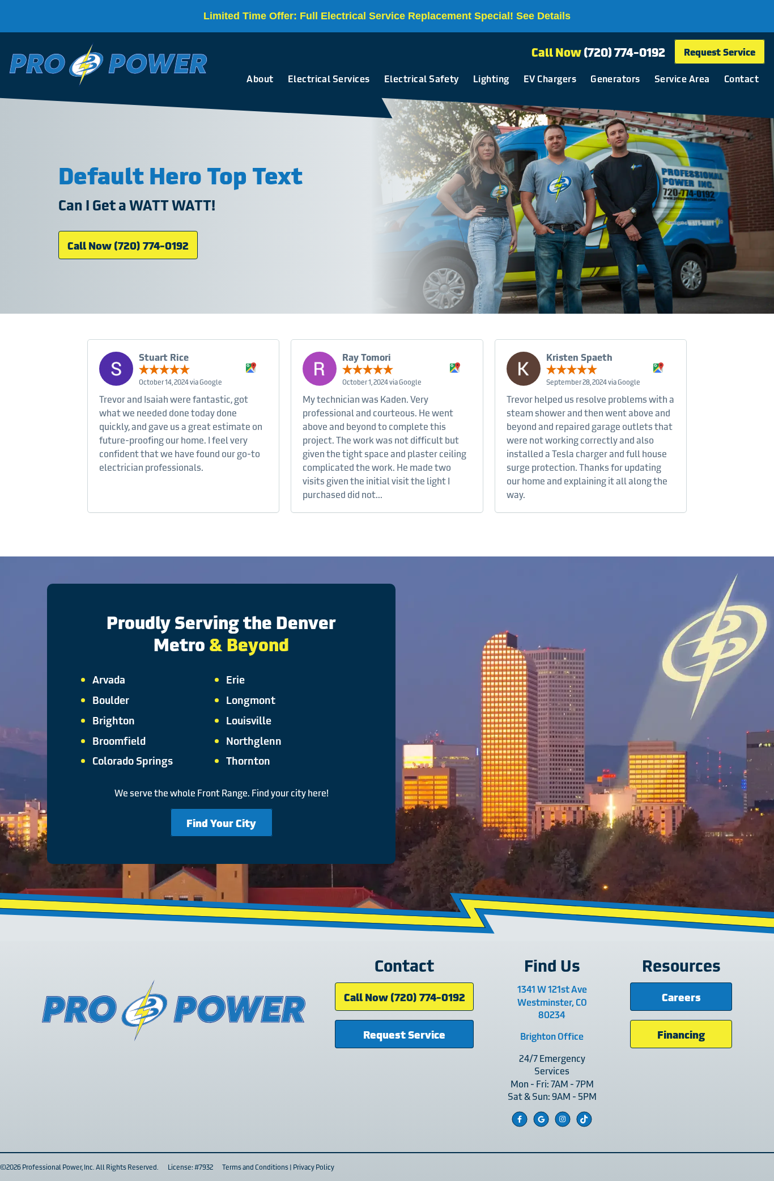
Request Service (719, 51)
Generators (615, 78)
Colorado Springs (132, 760)
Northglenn (254, 740)
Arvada (108, 679)
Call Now (598, 52)
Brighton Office (552, 1036)
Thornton (248, 760)
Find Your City (221, 822)
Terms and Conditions (255, 1166)
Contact (741, 78)
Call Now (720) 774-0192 (128, 244)
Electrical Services (329, 78)
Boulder (110, 699)
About (259, 78)
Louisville (248, 720)
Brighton (113, 720)
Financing (681, 1033)
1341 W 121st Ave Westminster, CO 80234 (552, 1001)
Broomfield (119, 740)
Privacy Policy (313, 1166)
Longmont (250, 699)
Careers (681, 996)
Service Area (682, 78)
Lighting (491, 78)
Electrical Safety (421, 78)
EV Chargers (550, 78)
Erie (235, 679)
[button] (381, 529)
